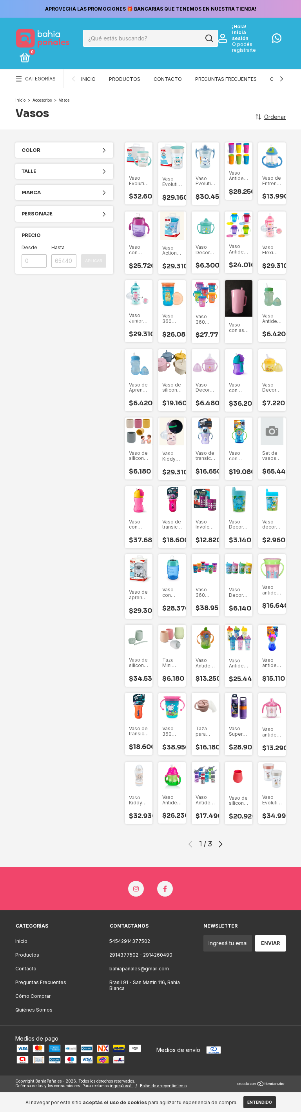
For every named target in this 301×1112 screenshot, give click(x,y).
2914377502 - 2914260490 (140, 955)
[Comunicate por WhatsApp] (276, 40)
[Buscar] (208, 38)
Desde (29, 247)
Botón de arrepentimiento (163, 1085)
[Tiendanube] (261, 1084)
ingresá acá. (121, 1085)
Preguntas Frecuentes (226, 79)
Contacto (168, 79)
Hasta (58, 247)
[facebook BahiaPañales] (165, 889)
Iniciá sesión (240, 35)
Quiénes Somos (34, 1010)
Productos (124, 79)
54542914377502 (129, 941)
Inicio (88, 79)
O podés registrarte (244, 47)
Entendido (259, 1102)
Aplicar (93, 261)
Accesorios (42, 100)
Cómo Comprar (33, 996)
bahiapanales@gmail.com (139, 969)
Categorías (40, 79)
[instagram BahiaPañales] (136, 889)
